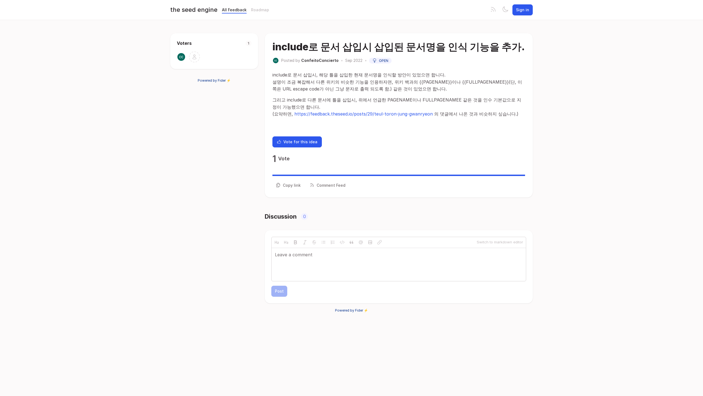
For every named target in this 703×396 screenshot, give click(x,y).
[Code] (342, 242)
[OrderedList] (333, 242)
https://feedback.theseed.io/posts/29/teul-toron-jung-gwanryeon (363, 114)
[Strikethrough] (314, 242)
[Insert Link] (379, 242)
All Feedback (234, 9)
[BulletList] (323, 242)
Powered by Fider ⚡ (214, 80)
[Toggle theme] (505, 10)
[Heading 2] (277, 242)
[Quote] (351, 242)
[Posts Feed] (493, 10)
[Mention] (361, 242)
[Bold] (295, 242)
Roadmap (260, 9)
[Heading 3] (286, 242)
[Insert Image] (370, 242)
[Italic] (305, 242)
